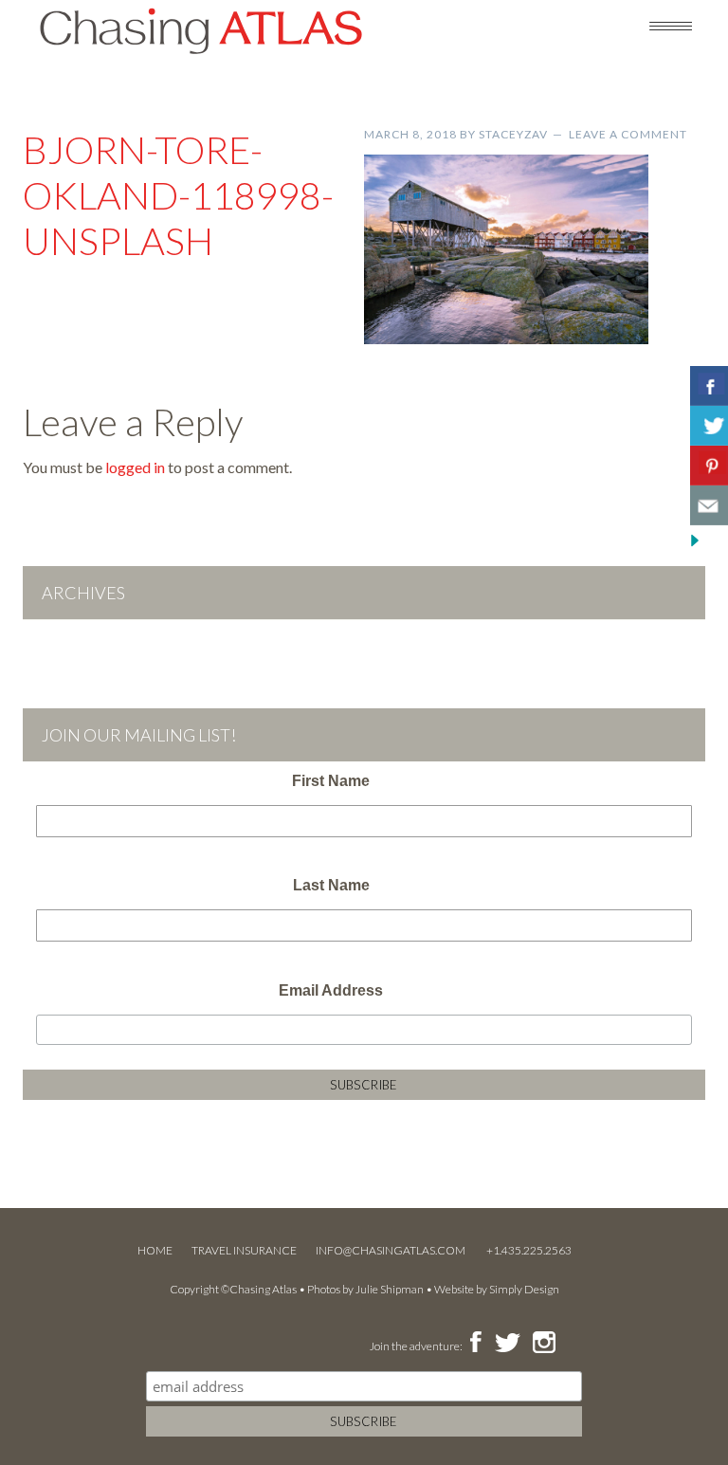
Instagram (543, 1344)
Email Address (331, 990)
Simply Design (524, 1289)
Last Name (331, 885)
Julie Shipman (389, 1289)
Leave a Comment (628, 134)
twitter (506, 1344)
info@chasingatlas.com (391, 1250)
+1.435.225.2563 (529, 1250)
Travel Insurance (244, 1250)
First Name (331, 781)
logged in (135, 467)
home (155, 1250)
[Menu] (670, 24)
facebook (475, 1344)
